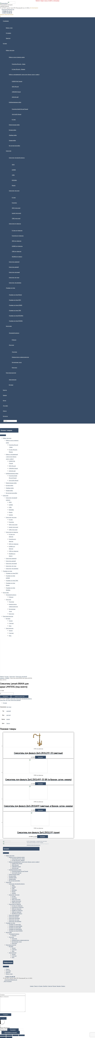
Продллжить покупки (10, 1032)
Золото (8, 723)
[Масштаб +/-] (22, 1035)
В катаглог (13, 1030)
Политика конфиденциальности (33, 845)
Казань (41, 986)
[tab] (38, 703)
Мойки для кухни (10, 50)
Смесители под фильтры (15, 223)
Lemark (8, 719)
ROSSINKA (14, 180)
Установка (8, 33)
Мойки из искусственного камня (17, 57)
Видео (4, 400)
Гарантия (8, 38)
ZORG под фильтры (16, 251)
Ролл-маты (14, 367)
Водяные (11, 385)
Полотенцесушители (11, 373)
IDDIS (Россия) (15, 86)
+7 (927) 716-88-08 (7, 12)
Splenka (11, 515)
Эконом (11, 621)
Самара (32, 986)
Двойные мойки (13, 135)
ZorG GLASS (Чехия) (16, 114)
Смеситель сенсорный (14, 272)
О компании (6, 21)
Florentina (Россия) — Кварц (18, 64)
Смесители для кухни (14, 190)
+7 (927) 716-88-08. (10, 976)
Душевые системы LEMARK (15, 305)
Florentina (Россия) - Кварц (18, 858)
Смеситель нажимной (14, 262)
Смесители (8, 151)
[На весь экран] (15, 1035)
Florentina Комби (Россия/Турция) (20, 109)
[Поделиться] (9, 1035)
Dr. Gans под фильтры (17, 230)
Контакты (5, 416)
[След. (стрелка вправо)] (9, 1037)
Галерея (5, 395)
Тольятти (36, 986)
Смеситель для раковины (15, 282)
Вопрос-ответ (9, 28)
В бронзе (14, 340)
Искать (1, 421)
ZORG (13, 175)
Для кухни (11, 345)
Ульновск (59, 986)
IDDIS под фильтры (16, 241)
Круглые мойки (12, 130)
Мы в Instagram (8, 981)
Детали (5, 703)
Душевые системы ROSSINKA (16, 315)
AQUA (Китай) (15, 97)
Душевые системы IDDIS (15, 300)
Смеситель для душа (14, 277)
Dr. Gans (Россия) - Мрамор (18, 860)
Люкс (10, 626)
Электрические (12, 379)
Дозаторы (14, 352)
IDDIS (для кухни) (16, 208)
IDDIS (13, 164)
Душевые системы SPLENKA (16, 321)
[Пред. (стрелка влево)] (3, 1037)
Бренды (5, 390)
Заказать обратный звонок (6, 14)
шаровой (8, 711)
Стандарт (11, 623)
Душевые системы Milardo (15, 295)
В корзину (5, 696)
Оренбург (45, 986)
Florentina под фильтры (17, 235)
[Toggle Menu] (3, 435)
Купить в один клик (19, 696)
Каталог (5, 43)
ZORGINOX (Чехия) (16, 92)
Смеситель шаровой (14, 267)
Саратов (50, 986)
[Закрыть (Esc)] (3, 1035)
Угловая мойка (12, 140)
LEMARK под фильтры (17, 246)
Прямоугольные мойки (14, 124)
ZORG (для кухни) (16, 218)
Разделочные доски (17, 362)
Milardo (13, 185)
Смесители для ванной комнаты (17, 157)
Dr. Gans (14, 119)
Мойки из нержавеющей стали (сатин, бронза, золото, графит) (24, 74)
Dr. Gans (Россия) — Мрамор (18, 69)
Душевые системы (10, 288)
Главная (2, 676)
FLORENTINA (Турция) (17, 81)
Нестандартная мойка (14, 145)
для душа (8, 707)
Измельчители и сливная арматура (20, 357)
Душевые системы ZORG (15, 310)
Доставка (5, 405)
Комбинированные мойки (15, 102)
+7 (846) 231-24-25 (7, 11)
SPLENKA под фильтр (17, 256)
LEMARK (14, 170)
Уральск (63, 986)
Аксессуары (9, 326)
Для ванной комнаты (14, 333)
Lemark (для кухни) (16, 213)
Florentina (14, 202)
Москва (54, 986)
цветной (8, 715)
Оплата (5, 411)
